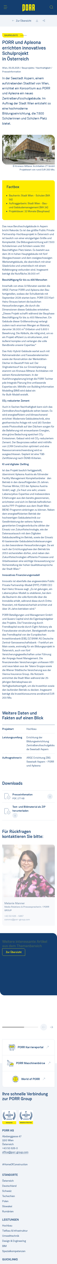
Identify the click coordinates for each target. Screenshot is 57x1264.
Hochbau (7, 1225)
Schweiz (7, 1191)
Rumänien (8, 1211)
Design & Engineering (14, 1241)
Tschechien (8, 1196)
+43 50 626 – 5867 (14, 914)
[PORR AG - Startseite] (28, 7)
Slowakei (7, 1206)
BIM (4, 1246)
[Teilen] (43, 20)
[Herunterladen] (36, 20)
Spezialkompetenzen (13, 1251)
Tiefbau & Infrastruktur (15, 1230)
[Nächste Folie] (51, 1027)
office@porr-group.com (15, 1152)
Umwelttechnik (10, 1235)
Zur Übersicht (23, 20)
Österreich (8, 1180)
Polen (5, 1201)
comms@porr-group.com (17, 918)
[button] (5, 7)
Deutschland (9, 1185)
